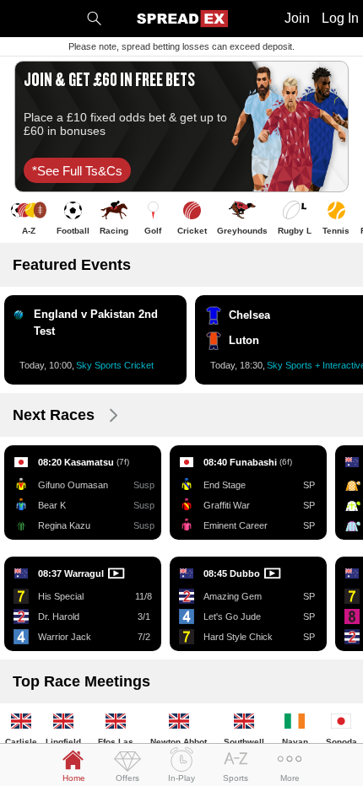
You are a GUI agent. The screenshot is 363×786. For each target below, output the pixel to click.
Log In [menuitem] (340, 18)
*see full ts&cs (77, 171)
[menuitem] (93, 18)
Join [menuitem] (297, 18)
